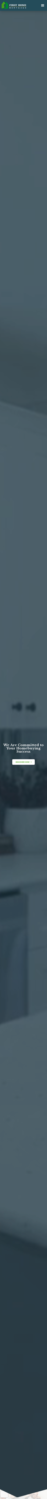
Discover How (23, 762)
